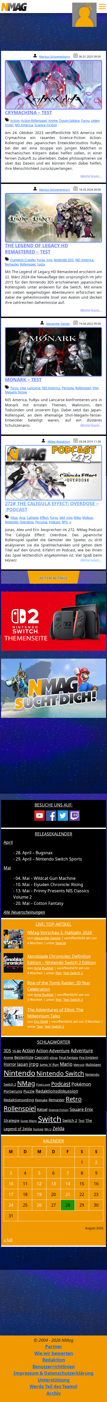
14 (67, 1184)
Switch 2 (69, 1120)
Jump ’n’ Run (49, 1064)
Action (14, 120)
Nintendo (11, 522)
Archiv (53, 1393)
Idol (62, 517)
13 (53, 1184)
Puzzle (29, 1091)
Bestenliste (24, 1057)
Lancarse (34, 388)
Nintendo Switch (60, 1073)
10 (11, 1184)
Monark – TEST (23, 379)
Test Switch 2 (73, 973)
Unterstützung (54, 1380)
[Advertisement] (53, 762)
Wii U (47, 1129)
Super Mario (29, 1121)
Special (60, 943)
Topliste (38, 1129)
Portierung (13, 1091)
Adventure (82, 1051)
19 (39, 1194)
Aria (22, 517)
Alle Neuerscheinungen (24, 912)
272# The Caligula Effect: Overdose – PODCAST (51, 506)
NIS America (24, 125)
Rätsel (42, 1109)
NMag (26, 1083)
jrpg (49, 260)
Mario (66, 1064)
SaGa (41, 264)
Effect (44, 517)
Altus (14, 517)
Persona (68, 388)
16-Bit (16, 1051)
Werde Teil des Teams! (53, 1386)
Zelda (58, 1128)
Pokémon (81, 1084)
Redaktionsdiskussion (57, 1091)
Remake (41, 1100)
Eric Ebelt (41, 1021)
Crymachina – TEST (28, 112)
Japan (22, 1064)
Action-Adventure (53, 1051)
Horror (10, 1064)
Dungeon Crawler (22, 260)
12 (39, 1184)
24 (11, 1205)
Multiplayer (93, 1065)
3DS (7, 1051)
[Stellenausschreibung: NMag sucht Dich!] (53, 688)
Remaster (11, 264)
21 (67, 1194)
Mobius (87, 517)
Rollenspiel (28, 264)
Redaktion (53, 1360)
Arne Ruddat (44, 968)
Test (58, 973)
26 (39, 1205)
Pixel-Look (43, 1084)
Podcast (54, 522)
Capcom (42, 1057)
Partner (53, 1347)
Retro (74, 1099)
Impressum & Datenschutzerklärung (53, 1373)
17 (11, 1194)
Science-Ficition (46, 125)
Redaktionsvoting (19, 1099)
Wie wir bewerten (53, 1353)
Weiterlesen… (91, 176)
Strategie (11, 1120)
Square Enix (81, 1109)
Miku (77, 517)
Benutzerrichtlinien (53, 1367)
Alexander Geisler (58, 324)
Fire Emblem (88, 1057)
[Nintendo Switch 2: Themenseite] (53, 621)
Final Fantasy (68, 1057)
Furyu (85, 120)
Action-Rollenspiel (34, 120)
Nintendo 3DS (64, 260)
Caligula (32, 517)
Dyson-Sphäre (69, 120)
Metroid (78, 1065)
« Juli (8, 1240)
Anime (53, 120)
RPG (65, 522)
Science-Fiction (59, 1110)
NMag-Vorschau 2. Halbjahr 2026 (59, 932)
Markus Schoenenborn (54, 56)
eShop (54, 1058)
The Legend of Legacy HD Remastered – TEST (36, 248)
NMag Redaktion (59, 441)
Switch (49, 1119)
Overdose (27, 522)
